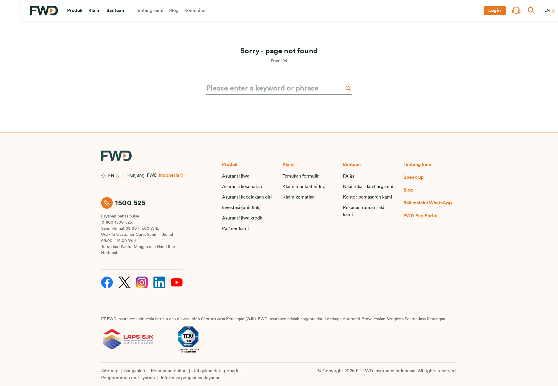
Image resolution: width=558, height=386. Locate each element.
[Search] (348, 88)
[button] (75, 10)
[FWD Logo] (44, 10)
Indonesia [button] (169, 175)
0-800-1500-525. (117, 222)
